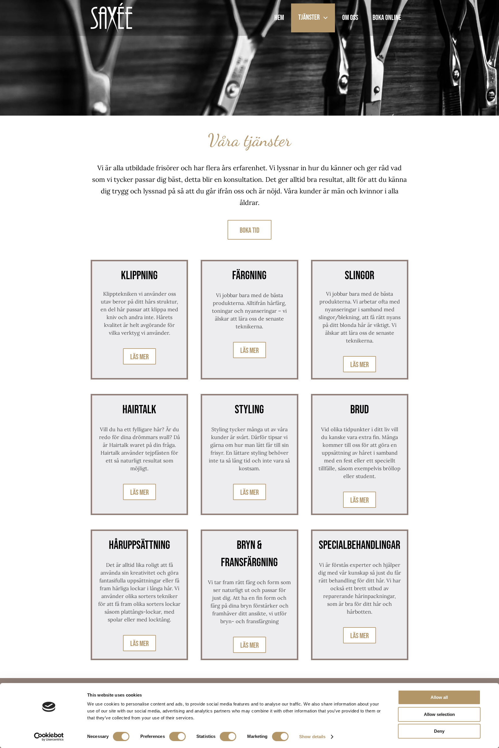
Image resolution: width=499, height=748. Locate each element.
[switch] (177, 736)
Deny (439, 731)
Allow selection (439, 714)
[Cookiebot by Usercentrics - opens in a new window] (49, 736)
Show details (312, 736)
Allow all (439, 697)
